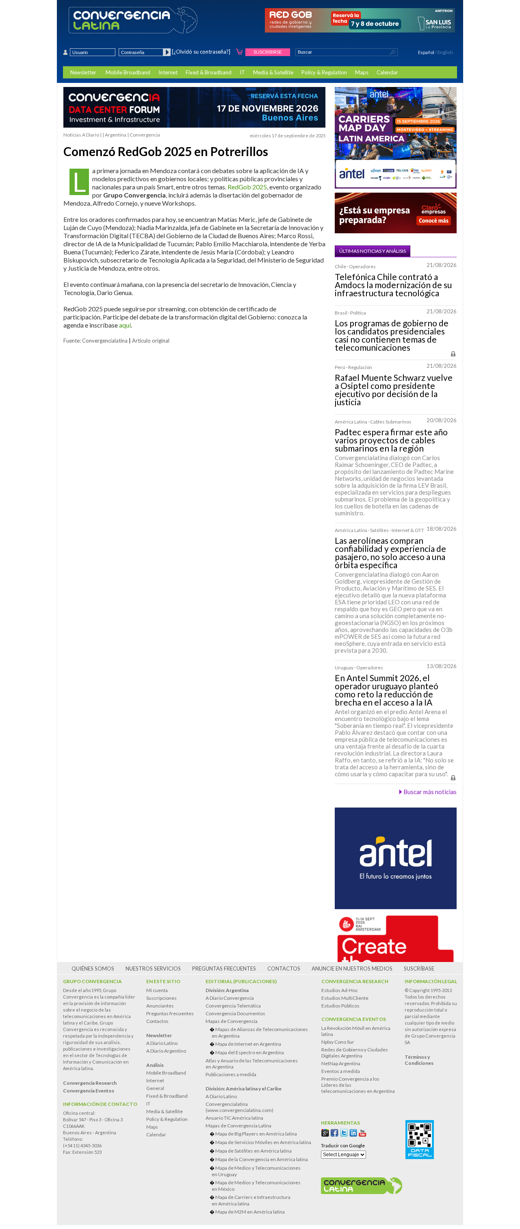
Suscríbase (419, 968)
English (445, 52)
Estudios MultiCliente (344, 998)
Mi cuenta (157, 990)
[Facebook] (334, 1133)
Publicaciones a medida (231, 1074)
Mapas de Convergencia (232, 1021)
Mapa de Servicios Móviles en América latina (263, 1142)
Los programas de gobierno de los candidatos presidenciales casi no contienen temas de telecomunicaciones (391, 335)
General (155, 1088)
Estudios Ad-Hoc (339, 990)
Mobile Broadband (128, 72)
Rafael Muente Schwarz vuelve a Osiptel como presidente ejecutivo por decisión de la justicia (394, 389)
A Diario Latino (162, 1043)
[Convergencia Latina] (147, 20)
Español (426, 52)
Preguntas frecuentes (224, 968)
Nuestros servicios (153, 968)
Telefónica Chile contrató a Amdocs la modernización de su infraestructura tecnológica (393, 285)
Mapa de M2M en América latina (250, 1212)
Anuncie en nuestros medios (352, 968)
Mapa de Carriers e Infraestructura (251, 1200)
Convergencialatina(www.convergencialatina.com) (239, 1107)
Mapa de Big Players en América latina (256, 1134)
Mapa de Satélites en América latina (253, 1151)
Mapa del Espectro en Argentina (249, 1052)
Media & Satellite (273, 72)
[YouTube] (362, 1133)
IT (242, 72)
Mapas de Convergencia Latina (238, 1126)
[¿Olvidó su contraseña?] (201, 51)
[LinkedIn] (353, 1133)
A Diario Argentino (166, 1051)
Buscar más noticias (430, 791)
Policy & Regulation (324, 72)
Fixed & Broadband (209, 72)
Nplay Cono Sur (337, 1042)
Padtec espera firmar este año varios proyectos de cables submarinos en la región (391, 440)
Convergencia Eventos (353, 1019)
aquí (125, 325)
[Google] (325, 1133)
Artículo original (150, 340)
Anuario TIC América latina (234, 1118)
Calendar (387, 72)
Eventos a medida (340, 1071)
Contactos (283, 968)
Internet (168, 72)
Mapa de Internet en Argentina (248, 1044)
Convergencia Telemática (233, 1006)
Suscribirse (268, 52)
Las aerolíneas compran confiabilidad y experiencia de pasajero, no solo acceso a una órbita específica (390, 552)
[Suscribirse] (239, 52)
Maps (361, 72)
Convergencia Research (354, 981)
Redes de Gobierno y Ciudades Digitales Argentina (354, 1053)
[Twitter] (344, 1133)
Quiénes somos (93, 968)
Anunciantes (160, 1006)
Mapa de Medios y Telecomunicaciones (256, 1171)
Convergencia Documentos (235, 1013)
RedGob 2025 (247, 187)
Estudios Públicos (340, 1006)
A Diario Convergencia (230, 998)
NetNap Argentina (340, 1063)
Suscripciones (161, 998)
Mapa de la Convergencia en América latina (261, 1159)
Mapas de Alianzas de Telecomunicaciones (260, 1032)
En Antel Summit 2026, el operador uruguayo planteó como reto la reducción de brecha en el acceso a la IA (386, 690)
